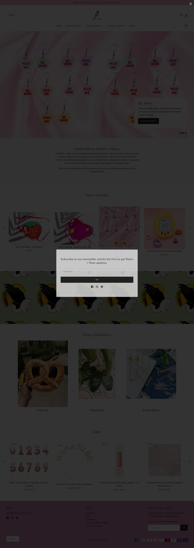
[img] (92, 287)
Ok (97, 280)
